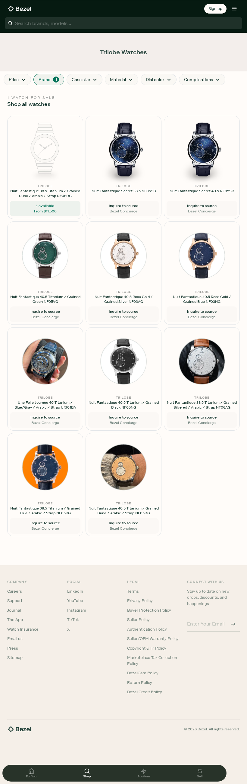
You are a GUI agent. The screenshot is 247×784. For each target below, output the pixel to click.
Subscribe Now (91, 418)
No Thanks (91, 434)
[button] (92, 362)
